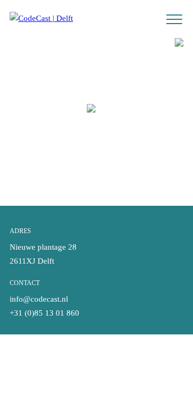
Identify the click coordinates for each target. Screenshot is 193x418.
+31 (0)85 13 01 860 (44, 313)
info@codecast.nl (39, 299)
